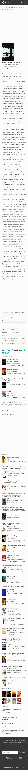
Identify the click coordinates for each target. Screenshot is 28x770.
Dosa (16, 404)
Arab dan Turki (11, 599)
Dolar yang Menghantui (13, 555)
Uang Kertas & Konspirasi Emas (16, 545)
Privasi (14, 764)
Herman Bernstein (13, 361)
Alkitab (9, 404)
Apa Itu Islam (11, 576)
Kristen (3, 406)
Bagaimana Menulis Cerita (9, 717)
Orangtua (17, 406)
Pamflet (17, 332)
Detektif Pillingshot (12, 369)
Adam (6, 404)
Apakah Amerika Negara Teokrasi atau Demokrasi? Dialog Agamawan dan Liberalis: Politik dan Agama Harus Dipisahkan (12, 640)
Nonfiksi (13, 332)
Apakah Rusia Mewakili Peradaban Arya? (13, 677)
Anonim (10, 382)
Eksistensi (20, 404)
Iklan (24, 764)
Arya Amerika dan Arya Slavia (15, 628)
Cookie (19, 764)
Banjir (13, 404)
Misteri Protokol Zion (13, 359)
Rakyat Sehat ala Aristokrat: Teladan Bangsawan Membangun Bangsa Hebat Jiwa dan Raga (14, 468)
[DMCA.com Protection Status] (8, 767)
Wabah (9, 391)
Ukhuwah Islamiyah (13, 608)
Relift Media (7, 401)
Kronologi (8, 406)
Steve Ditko (11, 394)
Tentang (4, 764)
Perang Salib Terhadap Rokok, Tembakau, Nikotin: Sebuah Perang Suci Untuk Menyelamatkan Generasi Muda (13, 495)
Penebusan (22, 406)
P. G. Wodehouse (12, 371)
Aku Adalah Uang (12, 536)
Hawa (24, 404)
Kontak (10, 764)
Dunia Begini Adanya (13, 457)
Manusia (13, 406)
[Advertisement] (14, 26)
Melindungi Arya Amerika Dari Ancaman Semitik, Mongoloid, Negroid (13, 654)
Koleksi (23, 343)
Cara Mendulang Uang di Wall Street (12, 565)
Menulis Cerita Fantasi (8, 723)
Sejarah (12, 329)
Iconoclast (7, 69)
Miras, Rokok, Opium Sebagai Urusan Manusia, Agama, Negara (12, 481)
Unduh (23, 338)
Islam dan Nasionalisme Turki (15, 618)
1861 (12, 318)
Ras (3, 407)
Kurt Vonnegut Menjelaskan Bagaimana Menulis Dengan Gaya (13, 731)
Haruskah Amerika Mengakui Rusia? (12, 666)
